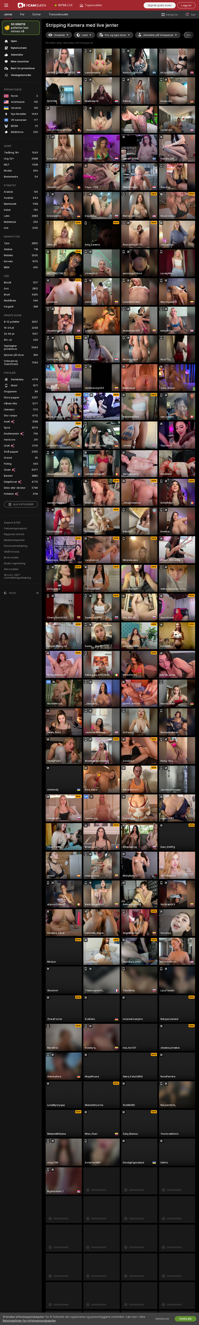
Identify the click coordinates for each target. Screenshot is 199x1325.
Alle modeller (11, 569)
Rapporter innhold (14, 534)
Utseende (59, 35)
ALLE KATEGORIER (23, 504)
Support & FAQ (12, 522)
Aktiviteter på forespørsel (158, 35)
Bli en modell (11, 557)
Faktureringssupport (15, 528)
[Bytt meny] (6, 5)
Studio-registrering (14, 563)
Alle (189, 35)
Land (85, 35)
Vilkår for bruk (11, 551)
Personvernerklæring (15, 546)
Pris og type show (115, 35)
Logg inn (186, 5)
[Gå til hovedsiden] (31, 5)
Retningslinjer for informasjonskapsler (29, 1320)
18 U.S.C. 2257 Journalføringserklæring (17, 576)
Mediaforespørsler (14, 540)
